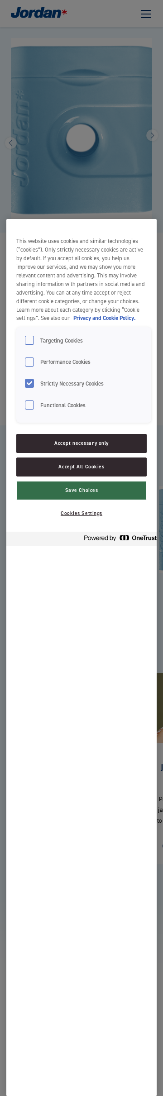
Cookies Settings (81, 513)
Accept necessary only (81, 443)
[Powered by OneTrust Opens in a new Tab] (117, 540)
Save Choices (81, 490)
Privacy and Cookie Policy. (104, 318)
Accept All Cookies (81, 466)
